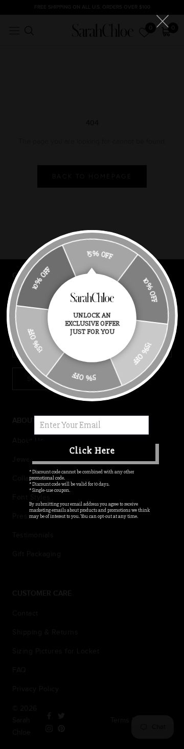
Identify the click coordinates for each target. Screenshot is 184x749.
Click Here (92, 450)
